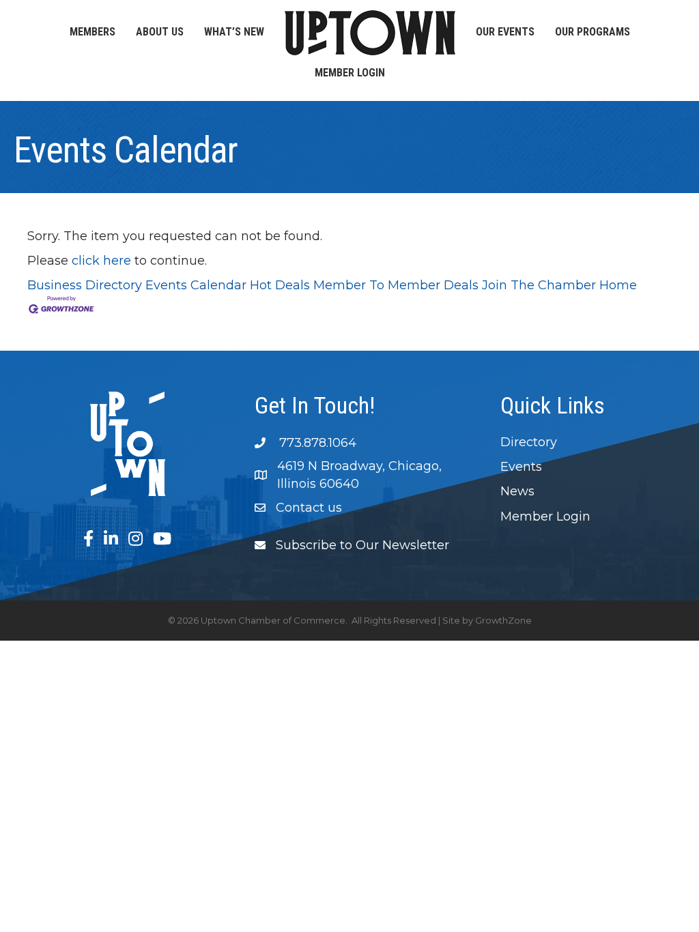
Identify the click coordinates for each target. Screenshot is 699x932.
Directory (528, 442)
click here (101, 260)
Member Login (350, 72)
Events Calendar (195, 285)
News (517, 491)
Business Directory (84, 285)
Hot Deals (280, 285)
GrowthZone (503, 620)
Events (521, 466)
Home (618, 285)
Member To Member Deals (396, 285)
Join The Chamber (539, 285)
